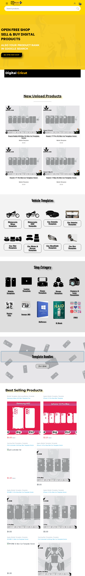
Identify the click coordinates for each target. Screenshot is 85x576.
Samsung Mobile (23, 396)
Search (77, 8)
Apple (45, 396)
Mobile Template (12, 396)
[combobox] (39, 8)
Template (31, 396)
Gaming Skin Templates (14, 443)
